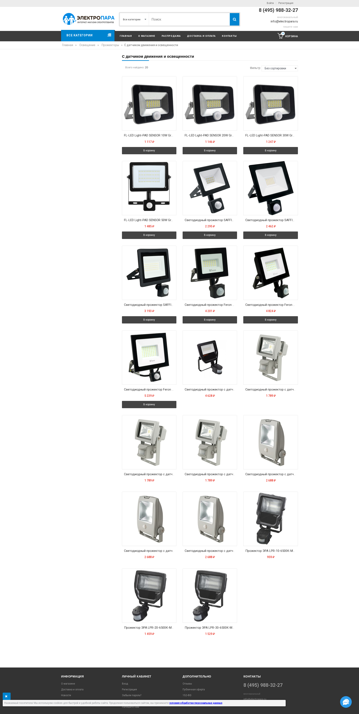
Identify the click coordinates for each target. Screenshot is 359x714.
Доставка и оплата (201, 35)
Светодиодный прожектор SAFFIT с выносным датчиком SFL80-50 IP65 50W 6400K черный (150, 305)
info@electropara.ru (284, 21)
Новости (66, 695)
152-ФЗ (187, 695)
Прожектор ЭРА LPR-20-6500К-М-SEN (150, 627)
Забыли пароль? (131, 695)
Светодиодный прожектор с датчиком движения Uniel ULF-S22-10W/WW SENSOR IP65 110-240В (150, 551)
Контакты (229, 35)
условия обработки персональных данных (195, 703)
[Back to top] (4, 706)
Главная (126, 35)
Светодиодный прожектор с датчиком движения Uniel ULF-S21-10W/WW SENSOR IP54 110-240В (150, 474)
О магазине (146, 35)
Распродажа (171, 35)
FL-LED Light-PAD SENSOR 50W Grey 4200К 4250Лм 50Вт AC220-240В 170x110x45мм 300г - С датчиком (150, 220)
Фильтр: (255, 68)
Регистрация (285, 3)
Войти (270, 3)
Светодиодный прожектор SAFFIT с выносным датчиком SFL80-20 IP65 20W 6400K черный (211, 220)
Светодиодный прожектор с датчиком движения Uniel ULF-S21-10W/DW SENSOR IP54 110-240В (211, 474)
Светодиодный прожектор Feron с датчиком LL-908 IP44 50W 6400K (150, 389)
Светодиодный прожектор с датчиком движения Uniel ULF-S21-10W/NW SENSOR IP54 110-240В (271, 389)
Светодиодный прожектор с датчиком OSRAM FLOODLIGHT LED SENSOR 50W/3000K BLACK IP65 (211, 389)
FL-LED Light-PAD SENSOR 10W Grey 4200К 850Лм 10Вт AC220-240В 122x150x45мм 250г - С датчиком (150, 135)
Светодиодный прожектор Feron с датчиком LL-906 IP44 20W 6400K (211, 305)
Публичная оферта (194, 689)
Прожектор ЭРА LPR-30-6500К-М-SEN (211, 627)
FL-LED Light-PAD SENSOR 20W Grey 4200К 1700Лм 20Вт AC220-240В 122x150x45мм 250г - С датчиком (211, 135)
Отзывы (187, 683)
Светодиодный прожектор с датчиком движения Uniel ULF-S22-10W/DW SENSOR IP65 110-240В (271, 474)
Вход (125, 683)
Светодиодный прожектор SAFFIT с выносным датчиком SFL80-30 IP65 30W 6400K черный (271, 220)
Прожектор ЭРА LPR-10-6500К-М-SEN (271, 551)
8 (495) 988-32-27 (278, 10)
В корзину (149, 150)
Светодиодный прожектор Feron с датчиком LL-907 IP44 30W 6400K (271, 305)
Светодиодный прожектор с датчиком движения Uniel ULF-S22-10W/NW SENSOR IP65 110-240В (211, 551)
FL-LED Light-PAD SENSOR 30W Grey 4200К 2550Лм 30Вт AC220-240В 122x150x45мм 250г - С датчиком (271, 135)
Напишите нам (130, 706)
